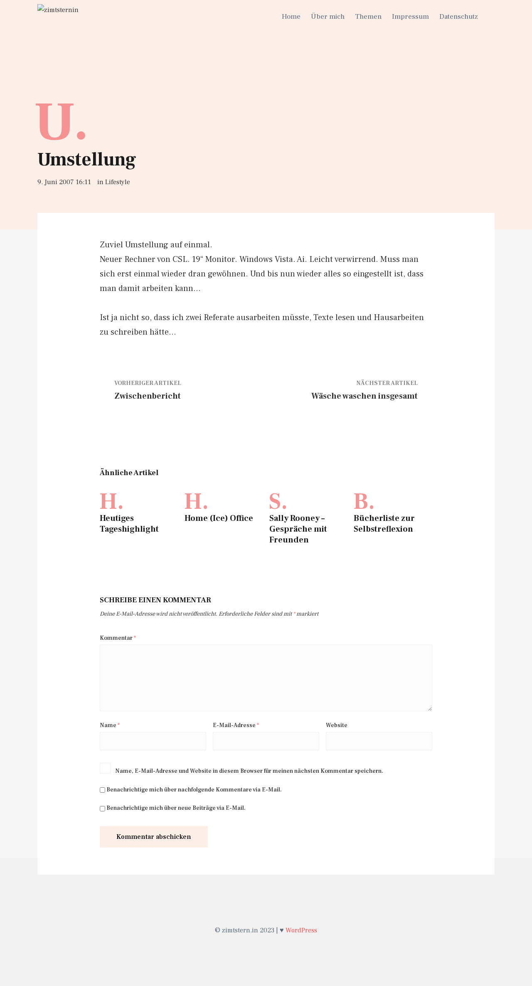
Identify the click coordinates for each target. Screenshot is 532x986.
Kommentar (118, 638)
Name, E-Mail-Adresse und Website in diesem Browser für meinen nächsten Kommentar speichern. (249, 771)
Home (291, 16)
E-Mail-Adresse (236, 725)
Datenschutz (458, 16)
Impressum (410, 16)
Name (110, 725)
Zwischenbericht (147, 396)
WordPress (301, 930)
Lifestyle (117, 182)
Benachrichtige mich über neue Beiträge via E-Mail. (176, 808)
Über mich (328, 16)
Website (336, 725)
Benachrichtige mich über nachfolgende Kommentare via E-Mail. (194, 790)
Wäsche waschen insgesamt (364, 396)
